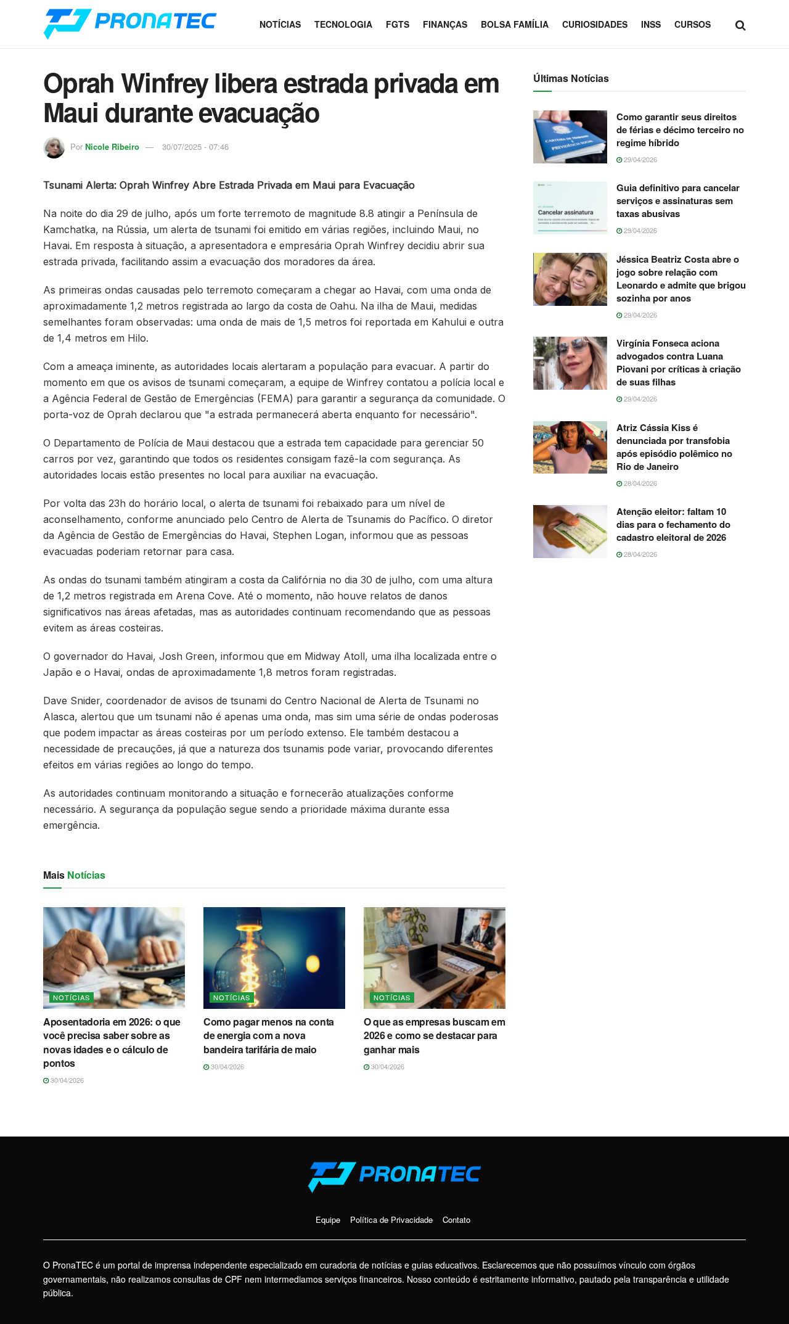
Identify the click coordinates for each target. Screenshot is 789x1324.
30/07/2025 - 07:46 (195, 146)
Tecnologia (343, 24)
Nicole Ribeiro (112, 146)
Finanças (445, 24)
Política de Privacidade (391, 1219)
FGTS (397, 24)
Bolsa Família (515, 24)
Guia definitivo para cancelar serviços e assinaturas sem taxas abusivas (678, 200)
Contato (456, 1219)
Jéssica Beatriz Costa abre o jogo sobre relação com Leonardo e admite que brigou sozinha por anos (681, 278)
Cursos (692, 24)
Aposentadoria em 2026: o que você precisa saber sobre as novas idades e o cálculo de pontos (112, 1042)
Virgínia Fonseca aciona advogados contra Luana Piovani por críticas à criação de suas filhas (678, 362)
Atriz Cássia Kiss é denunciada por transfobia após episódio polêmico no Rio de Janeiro (674, 447)
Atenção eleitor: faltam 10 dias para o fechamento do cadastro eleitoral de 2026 (673, 524)
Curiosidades (595, 24)
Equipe (328, 1219)
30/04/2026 (66, 1080)
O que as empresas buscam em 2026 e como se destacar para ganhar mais (434, 1035)
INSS (651, 24)
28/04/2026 (639, 483)
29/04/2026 (639, 159)
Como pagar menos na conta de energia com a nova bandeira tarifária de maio (268, 1035)
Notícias (280, 24)
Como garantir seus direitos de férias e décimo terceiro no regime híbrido (680, 129)
